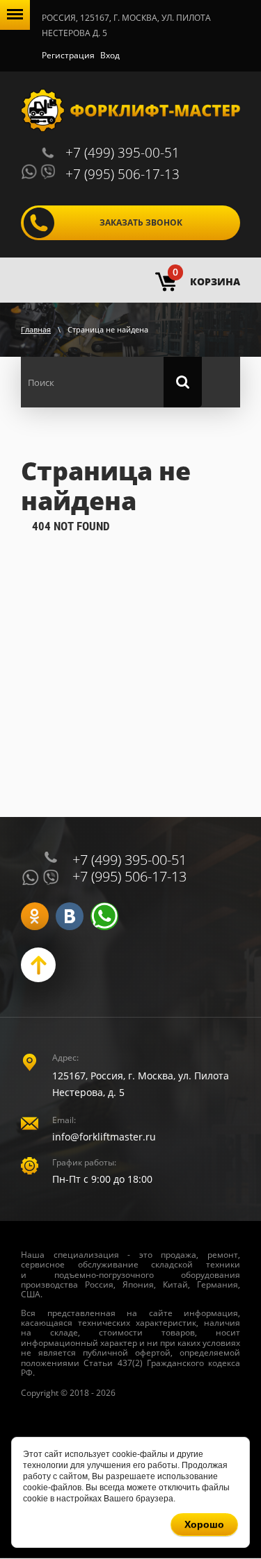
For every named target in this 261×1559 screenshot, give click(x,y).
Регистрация (68, 55)
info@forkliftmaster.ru (104, 1136)
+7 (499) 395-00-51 (122, 153)
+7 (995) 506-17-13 (122, 174)
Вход (110, 55)
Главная (36, 329)
